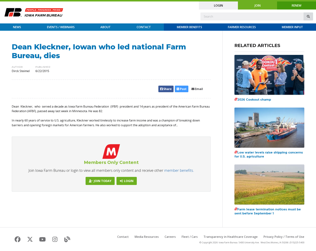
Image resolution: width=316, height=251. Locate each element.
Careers (170, 237)
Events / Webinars (61, 27)
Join (258, 5)
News (17, 27)
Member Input (292, 27)
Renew (296, 5)
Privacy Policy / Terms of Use (284, 237)
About (105, 27)
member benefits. (179, 170)
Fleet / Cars (190, 237)
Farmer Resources (242, 27)
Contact (144, 27)
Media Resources (147, 237)
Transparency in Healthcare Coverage (231, 237)
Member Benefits (189, 27)
